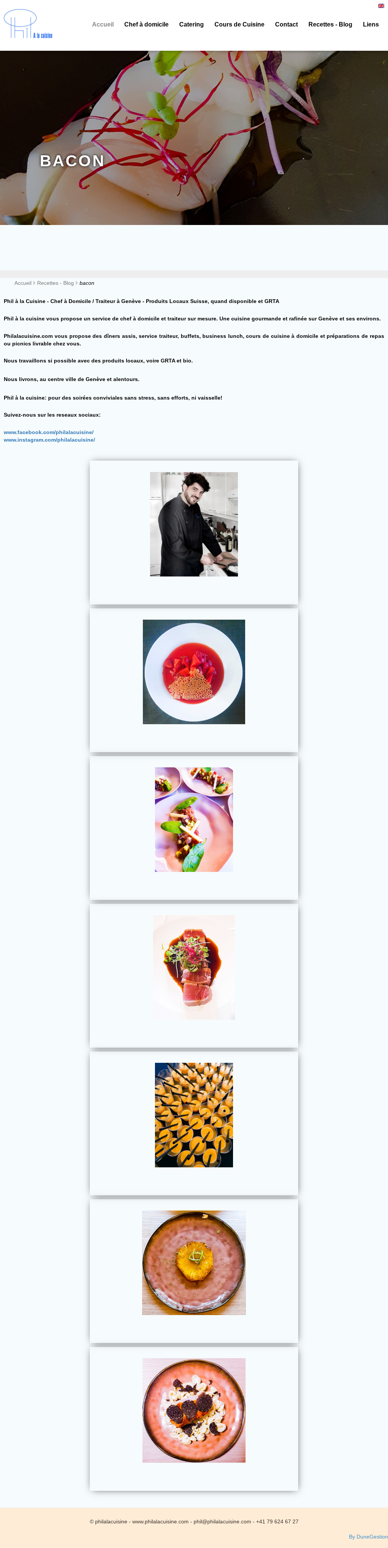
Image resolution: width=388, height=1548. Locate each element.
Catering (191, 24)
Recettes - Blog (330, 24)
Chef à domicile (146, 24)
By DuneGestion (368, 1537)
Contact (286, 24)
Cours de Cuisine (239, 24)
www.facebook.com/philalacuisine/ (49, 432)
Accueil (103, 24)
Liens (371, 24)
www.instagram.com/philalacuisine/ (49, 440)
